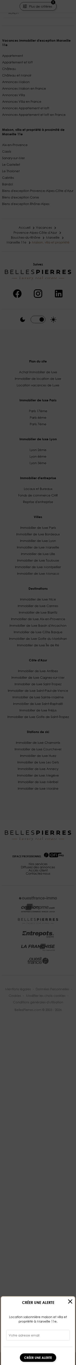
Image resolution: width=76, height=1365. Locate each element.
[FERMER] (70, 1301)
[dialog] (38, 1331)
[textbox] (38, 1336)
